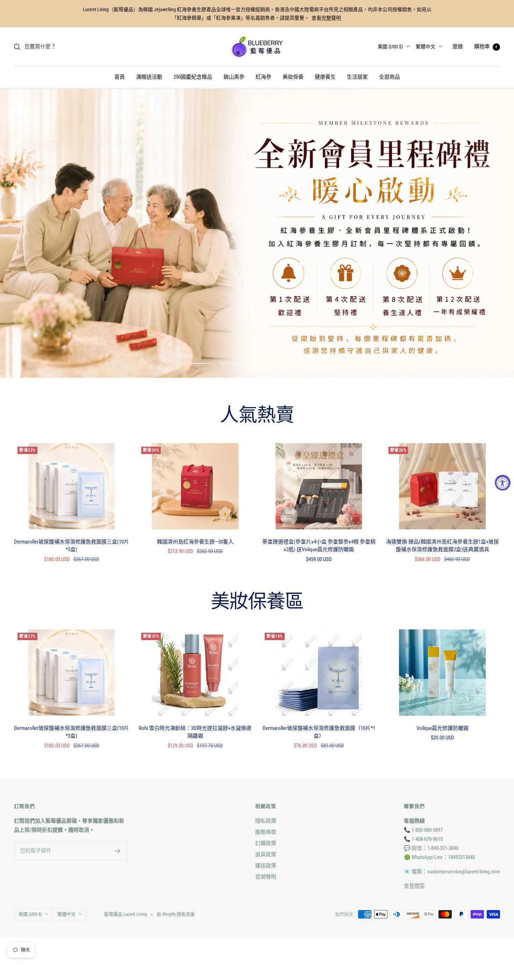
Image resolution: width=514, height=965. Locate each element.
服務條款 (265, 832)
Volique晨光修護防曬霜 (442, 728)
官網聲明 (265, 877)
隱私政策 (265, 821)
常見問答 (414, 886)
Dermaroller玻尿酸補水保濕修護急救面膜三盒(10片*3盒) (71, 546)
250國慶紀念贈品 (192, 77)
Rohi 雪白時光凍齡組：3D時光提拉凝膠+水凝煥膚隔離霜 (195, 732)
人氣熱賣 (257, 416)
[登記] (118, 851)
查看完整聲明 (327, 18)
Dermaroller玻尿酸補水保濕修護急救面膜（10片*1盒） (319, 732)
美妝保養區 (257, 602)
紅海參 (263, 77)
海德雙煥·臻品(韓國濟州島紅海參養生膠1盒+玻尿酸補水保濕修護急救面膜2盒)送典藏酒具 (442, 546)
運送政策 (265, 866)
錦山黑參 (233, 77)
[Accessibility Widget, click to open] (503, 482)
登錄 (457, 46)
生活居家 (357, 77)
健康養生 (325, 77)
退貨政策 (265, 854)
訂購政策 (265, 843)
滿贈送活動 (149, 77)
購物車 (485, 46)
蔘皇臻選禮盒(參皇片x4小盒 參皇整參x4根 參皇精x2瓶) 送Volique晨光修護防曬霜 (319, 546)
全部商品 (389, 77)
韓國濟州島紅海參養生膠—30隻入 (195, 542)
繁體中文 (425, 46)
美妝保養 (293, 77)
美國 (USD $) (390, 46)
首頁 (119, 77)
